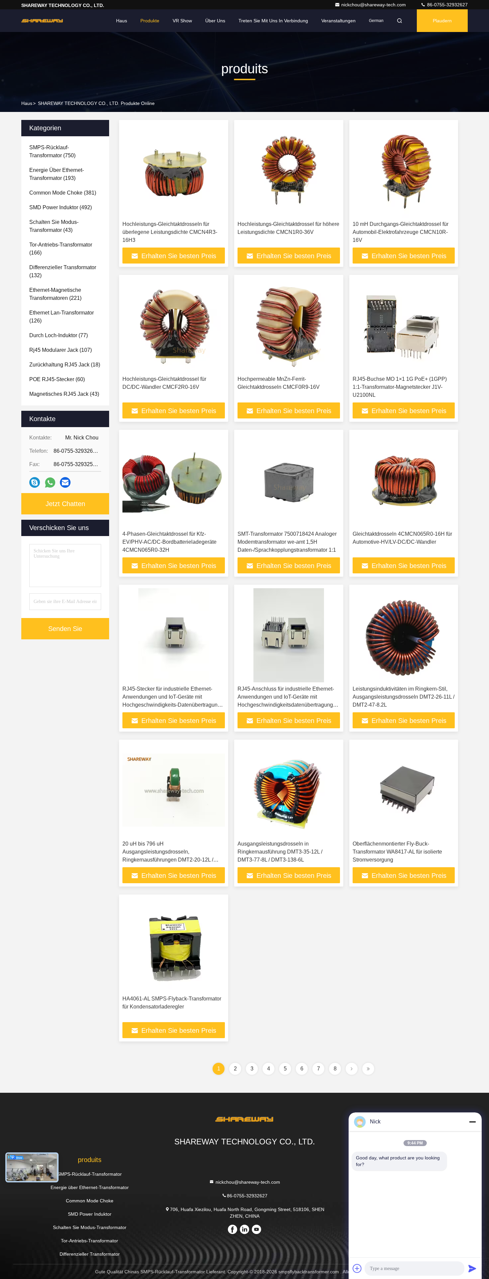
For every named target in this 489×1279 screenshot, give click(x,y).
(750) (52, 151)
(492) (60, 207)
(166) (60, 249)
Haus (121, 20)
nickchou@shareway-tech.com (374, 4)
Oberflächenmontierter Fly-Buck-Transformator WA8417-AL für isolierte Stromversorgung (397, 852)
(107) (60, 350)
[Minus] (472, 1122)
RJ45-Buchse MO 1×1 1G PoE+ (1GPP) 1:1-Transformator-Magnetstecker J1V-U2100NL (400, 387)
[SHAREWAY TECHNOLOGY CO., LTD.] (42, 21)
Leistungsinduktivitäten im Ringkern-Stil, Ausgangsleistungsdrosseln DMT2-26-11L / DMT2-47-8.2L (403, 697)
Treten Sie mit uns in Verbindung (273, 20)
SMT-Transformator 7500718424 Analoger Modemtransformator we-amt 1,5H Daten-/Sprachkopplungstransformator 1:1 (287, 542)
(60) (57, 379)
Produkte (149, 20)
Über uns (215, 20)
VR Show (182, 20)
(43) (54, 226)
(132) (62, 271)
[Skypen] (34, 482)
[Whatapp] (50, 482)
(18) (64, 364)
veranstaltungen (338, 20)
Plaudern (442, 20)
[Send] (472, 1268)
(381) (62, 193)
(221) (55, 294)
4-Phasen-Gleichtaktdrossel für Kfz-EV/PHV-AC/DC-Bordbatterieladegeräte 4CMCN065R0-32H (169, 542)
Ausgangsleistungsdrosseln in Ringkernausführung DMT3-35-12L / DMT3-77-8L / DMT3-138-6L (280, 852)
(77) (58, 335)
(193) (56, 174)
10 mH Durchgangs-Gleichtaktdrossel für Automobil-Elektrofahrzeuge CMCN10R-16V (400, 232)
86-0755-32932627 (447, 4)
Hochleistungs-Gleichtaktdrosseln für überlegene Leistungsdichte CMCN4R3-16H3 (169, 232)
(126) (61, 316)
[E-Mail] (65, 482)
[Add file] (357, 1268)
